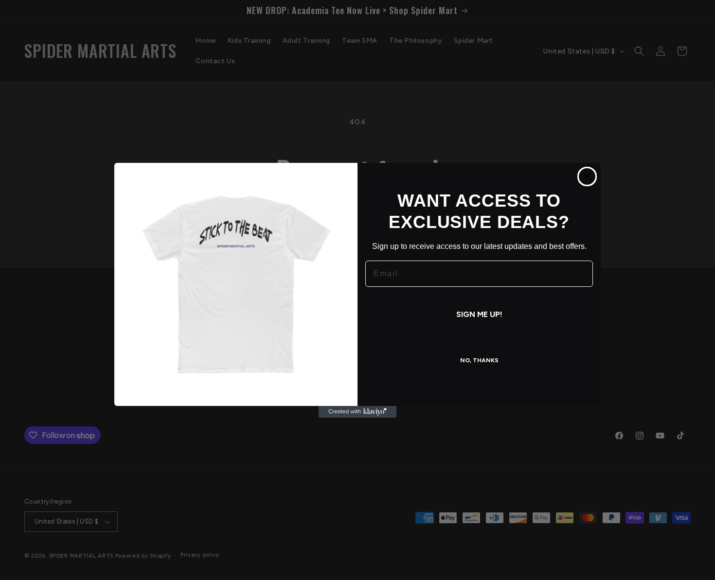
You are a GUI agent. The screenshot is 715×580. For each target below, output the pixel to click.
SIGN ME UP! (479, 314)
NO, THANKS (479, 360)
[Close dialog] (587, 176)
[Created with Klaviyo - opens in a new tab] (357, 412)
